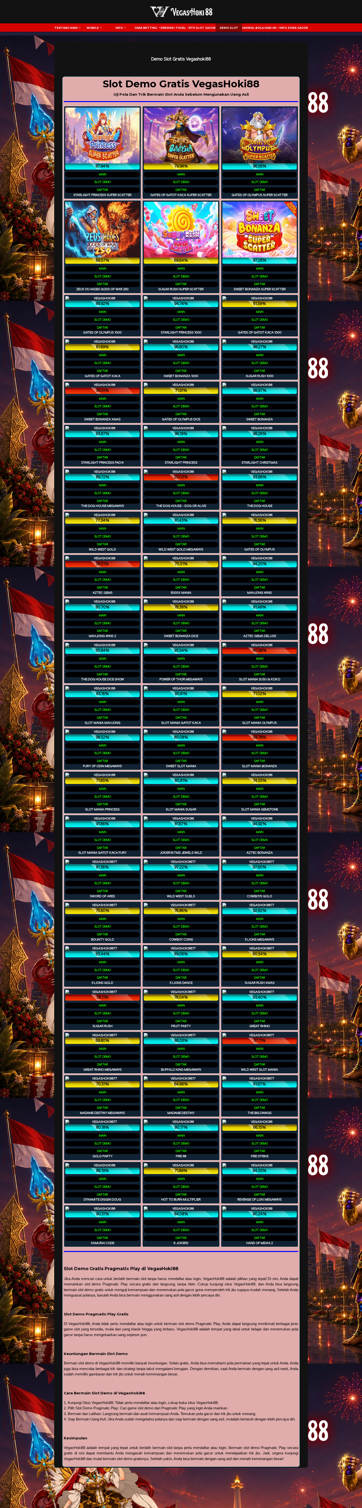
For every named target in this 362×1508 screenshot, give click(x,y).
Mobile (93, 28)
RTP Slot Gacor (202, 28)
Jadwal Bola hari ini (259, 28)
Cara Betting (146, 28)
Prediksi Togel (174, 28)
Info (119, 28)
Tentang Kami (66, 28)
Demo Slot (229, 28)
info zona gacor (294, 28)
